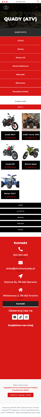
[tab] (20, 107)
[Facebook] (2, 1)
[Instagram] (6, 1)
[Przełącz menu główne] (37, 7)
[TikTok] (4, 1)
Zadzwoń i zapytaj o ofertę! (20, 395)
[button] (38, 1)
